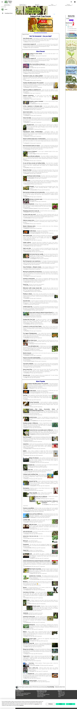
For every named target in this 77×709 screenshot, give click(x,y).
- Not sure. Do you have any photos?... (34, 285)
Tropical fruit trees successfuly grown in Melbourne (41, 430)
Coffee (28, 600)
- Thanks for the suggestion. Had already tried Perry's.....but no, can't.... (43, 639)
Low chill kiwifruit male (33, 346)
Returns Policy (40, 696)
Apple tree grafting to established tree (32, 89)
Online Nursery (40, 693)
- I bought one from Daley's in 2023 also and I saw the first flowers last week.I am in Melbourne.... (43, 232)
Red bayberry (26, 488)
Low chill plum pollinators (34, 156)
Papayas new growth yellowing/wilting (32, 357)
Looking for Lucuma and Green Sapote (32, 326)
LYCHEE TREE (26, 519)
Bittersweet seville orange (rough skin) (32, 288)
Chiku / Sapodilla (33, 492)
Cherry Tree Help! (27, 117)
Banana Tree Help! (27, 170)
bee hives (31, 663)
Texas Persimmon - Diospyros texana (32, 266)
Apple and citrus (27, 248)
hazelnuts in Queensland (29, 278)
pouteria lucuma (33, 417)
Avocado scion (26, 375)
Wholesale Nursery (41, 695)
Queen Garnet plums (28, 111)
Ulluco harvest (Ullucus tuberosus (37, 64)
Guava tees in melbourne (41, 496)
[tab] (8, 5)
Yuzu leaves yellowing (28, 363)
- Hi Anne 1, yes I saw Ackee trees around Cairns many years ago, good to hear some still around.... (38, 470)
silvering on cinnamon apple (35, 199)
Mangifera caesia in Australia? (36, 101)
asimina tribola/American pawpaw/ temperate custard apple (36, 560)
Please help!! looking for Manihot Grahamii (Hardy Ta (41, 312)
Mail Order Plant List (41, 692)
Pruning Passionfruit (34, 402)
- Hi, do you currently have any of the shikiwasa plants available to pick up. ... (40, 227)
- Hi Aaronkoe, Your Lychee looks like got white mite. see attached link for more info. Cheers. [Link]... (37, 521)
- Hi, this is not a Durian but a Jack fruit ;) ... (37, 537)
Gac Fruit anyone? (27, 437)
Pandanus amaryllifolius (28, 508)
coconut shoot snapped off (29, 44)
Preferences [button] (21, 705)
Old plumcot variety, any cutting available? (33, 75)
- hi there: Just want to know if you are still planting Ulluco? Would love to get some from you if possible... (43, 66)
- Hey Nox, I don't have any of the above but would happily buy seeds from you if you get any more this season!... (42, 177)
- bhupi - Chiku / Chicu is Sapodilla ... (41, 493)
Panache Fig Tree (33, 481)
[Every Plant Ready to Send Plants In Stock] (71, 52)
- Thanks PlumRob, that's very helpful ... (39, 211)
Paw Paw (25, 395)
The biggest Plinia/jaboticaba (30, 333)
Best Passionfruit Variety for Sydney (31, 145)
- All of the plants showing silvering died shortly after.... (43, 200)
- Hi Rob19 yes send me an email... (33, 614)
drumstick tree (31, 464)
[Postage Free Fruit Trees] (71, 36)
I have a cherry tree (33, 667)
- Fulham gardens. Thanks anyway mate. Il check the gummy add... (43, 664)
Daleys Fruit (10, 1)
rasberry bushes (33, 680)
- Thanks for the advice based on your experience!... (46, 497)
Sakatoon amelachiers (28, 95)
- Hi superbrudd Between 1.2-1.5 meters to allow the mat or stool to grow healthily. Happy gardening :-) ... (38, 588)
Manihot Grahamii (27, 353)
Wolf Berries (32, 624)
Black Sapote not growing (35, 568)
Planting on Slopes (27, 293)
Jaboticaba (25, 613)
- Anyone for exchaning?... (40, 503)
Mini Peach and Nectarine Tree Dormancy (32, 271)
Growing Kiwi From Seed (29, 319)
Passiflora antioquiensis (28, 203)
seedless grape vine (27, 306)
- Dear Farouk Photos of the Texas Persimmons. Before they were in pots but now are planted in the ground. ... (40, 268)
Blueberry (25, 581)
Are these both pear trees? (29, 214)
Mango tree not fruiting (28, 649)
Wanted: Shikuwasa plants (29, 226)
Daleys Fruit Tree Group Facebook (23, 693)
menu (2, 2)
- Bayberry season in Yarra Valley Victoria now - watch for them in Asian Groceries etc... (38, 489)
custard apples (32, 638)
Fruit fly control (36, 606)
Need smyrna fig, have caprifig (36, 254)
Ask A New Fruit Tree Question (40, 32)
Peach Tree (25, 284)
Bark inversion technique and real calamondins (34, 192)
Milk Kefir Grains (33, 524)
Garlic (30, 553)
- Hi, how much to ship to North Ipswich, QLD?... (43, 102)
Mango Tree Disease (34, 457)
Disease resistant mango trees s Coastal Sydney (34, 138)
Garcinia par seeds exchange (33, 175)
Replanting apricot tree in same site (31, 210)
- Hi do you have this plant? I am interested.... (43, 54)
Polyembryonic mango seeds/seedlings (33, 131)
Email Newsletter (20, 695)
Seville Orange (32, 230)
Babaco (25, 631)
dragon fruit (25, 550)
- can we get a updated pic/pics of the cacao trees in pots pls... (43, 152)
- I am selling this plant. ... (32, 541)
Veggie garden (26, 656)
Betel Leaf (25, 540)
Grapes (29, 180)
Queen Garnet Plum (27, 369)
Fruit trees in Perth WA (28, 643)
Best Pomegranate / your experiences (32, 261)
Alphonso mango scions (28, 220)
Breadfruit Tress (30, 124)
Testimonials (61, 695)
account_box (75, 2)
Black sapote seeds (27, 235)
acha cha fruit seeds (27, 531)
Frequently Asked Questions (22, 694)
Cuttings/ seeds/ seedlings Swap (30, 474)
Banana (25, 587)
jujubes (24, 450)
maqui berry (26, 443)
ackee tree (30, 469)
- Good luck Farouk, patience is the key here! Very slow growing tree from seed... (37, 532)
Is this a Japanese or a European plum (32, 106)
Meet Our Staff (61, 692)
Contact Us (18, 692)
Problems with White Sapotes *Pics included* (33, 82)
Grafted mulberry (27, 242)
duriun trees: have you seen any (30, 536)
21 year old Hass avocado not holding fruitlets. (34, 163)
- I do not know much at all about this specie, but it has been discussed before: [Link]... (40, 354)
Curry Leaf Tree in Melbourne (36, 513)
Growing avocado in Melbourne (30, 423)
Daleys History (61, 694)
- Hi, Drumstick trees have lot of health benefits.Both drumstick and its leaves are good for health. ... (43, 466)
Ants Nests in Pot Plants (28, 592)
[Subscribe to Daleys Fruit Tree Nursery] (71, 23)
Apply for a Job (61, 693)
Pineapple (31, 186)
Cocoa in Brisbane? (32, 151)
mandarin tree (31, 673)
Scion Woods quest (27, 38)
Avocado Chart (26, 300)
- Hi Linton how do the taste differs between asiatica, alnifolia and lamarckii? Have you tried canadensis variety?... (37, 97)
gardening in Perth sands (29, 616)
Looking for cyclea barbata (35, 53)
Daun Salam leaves (32, 340)
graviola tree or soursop (35, 575)
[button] (17, 10)
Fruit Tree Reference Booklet (43, 694)
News (59, 696)
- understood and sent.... (39, 681)
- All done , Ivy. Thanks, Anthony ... (33, 551)
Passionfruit (26, 544)
